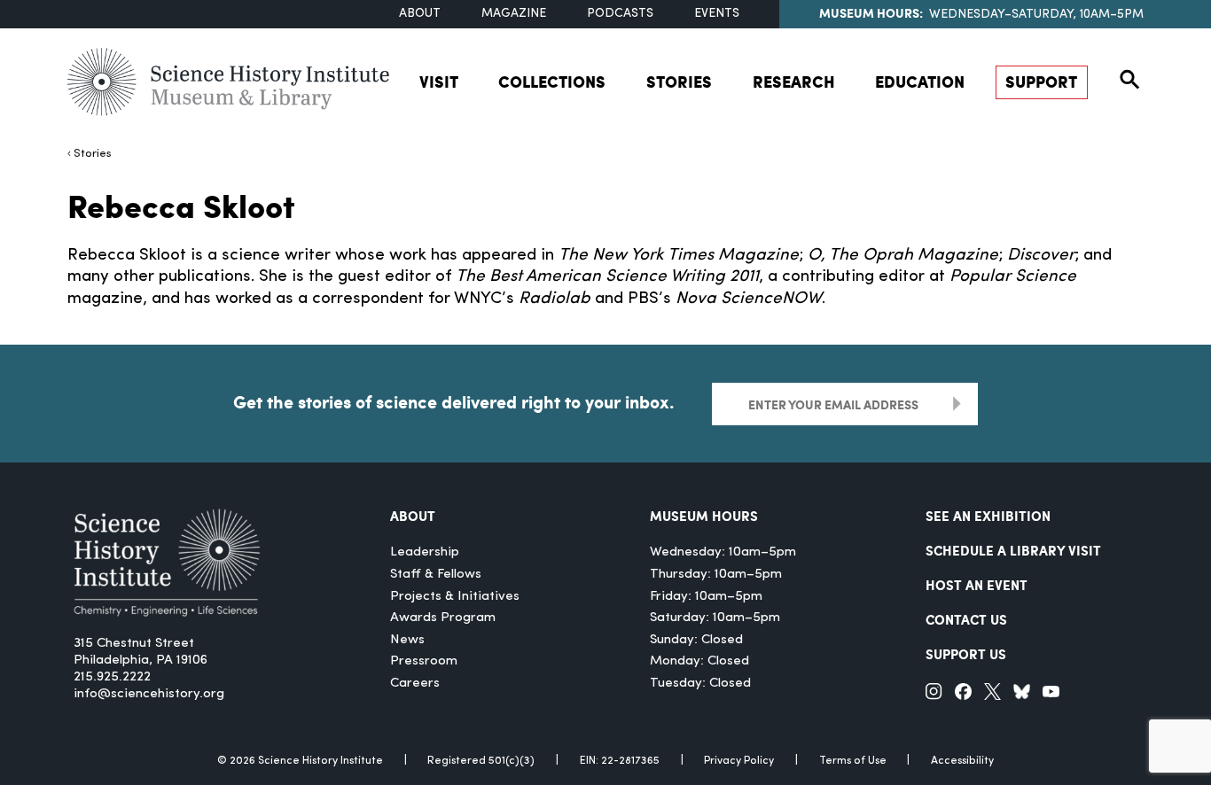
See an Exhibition (988, 515)
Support (1041, 81)
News (407, 640)
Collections (552, 81)
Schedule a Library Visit (1013, 550)
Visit (438, 81)
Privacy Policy (739, 761)
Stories (679, 81)
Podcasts (620, 13)
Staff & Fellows (435, 574)
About (420, 13)
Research (794, 81)
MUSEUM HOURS (704, 515)
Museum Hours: (871, 12)
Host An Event (976, 585)
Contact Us (966, 619)
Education (920, 81)
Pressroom (423, 661)
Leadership (424, 552)
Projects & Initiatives (455, 596)
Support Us (966, 654)
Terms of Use (853, 761)
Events (716, 13)
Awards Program (443, 618)
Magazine (513, 13)
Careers (415, 683)
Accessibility (962, 761)
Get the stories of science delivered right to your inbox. (454, 402)
